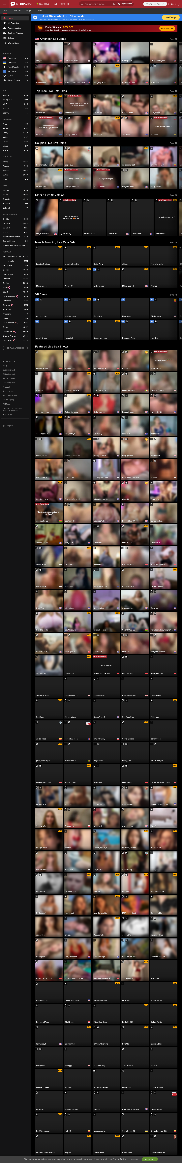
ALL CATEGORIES (17, 348)
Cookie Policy (119, 1159)
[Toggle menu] (4, 4)
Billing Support (9, 374)
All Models (7, 404)
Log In (173, 4)
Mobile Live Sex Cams (49, 195)
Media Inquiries (9, 383)
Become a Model (10, 396)
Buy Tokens (8, 415)
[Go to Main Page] (21, 4)
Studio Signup (9, 400)
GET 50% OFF (167, 28)
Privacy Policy (9, 387)
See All (173, 39)
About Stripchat (9, 361)
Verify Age (171, 17)
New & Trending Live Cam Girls (55, 242)
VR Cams (41, 294)
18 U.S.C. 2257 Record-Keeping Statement (12, 409)
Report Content (9, 378)
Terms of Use (8, 391)
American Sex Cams (53, 38)
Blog (5, 366)
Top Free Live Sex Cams (51, 91)
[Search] (114, 4)
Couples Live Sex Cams (50, 143)
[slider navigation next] (175, 63)
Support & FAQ (9, 370)
